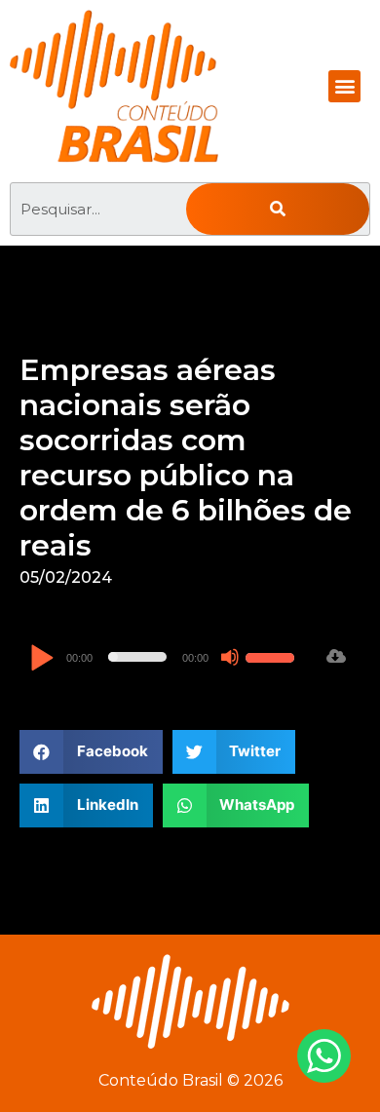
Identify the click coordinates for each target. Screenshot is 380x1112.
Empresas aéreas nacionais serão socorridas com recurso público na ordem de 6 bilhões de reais (185, 457)
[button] (344, 86)
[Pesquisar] (277, 209)
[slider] (273, 654)
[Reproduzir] (41, 659)
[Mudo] (230, 657)
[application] (164, 656)
